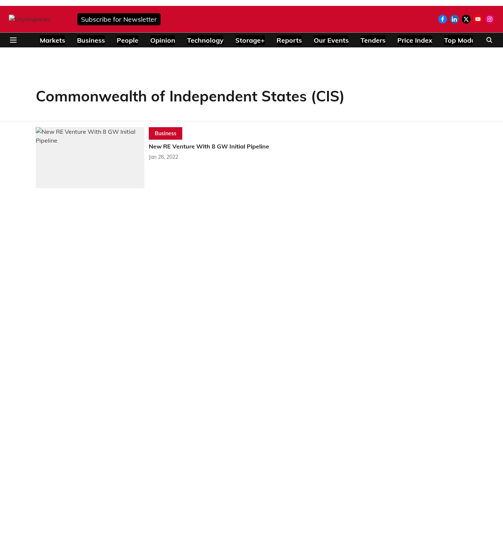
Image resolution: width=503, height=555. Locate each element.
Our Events (331, 40)
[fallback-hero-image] (92, 157)
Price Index (414, 40)
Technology (205, 40)
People (127, 40)
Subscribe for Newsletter (119, 19)
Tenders (373, 40)
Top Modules (464, 40)
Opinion (162, 40)
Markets (52, 40)
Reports (289, 40)
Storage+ (250, 40)
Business (91, 40)
